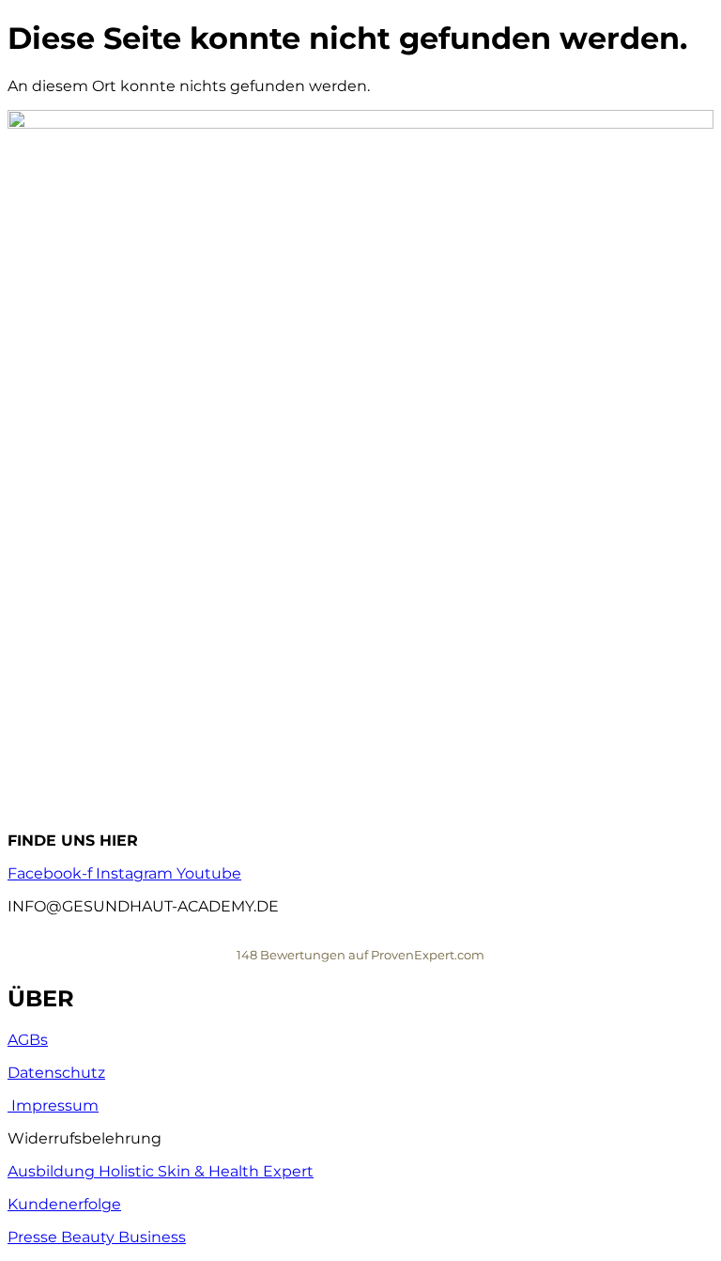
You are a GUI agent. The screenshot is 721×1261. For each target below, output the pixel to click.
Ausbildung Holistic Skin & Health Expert (161, 1171)
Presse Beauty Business (97, 1237)
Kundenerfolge (64, 1204)
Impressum (53, 1105)
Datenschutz (56, 1073)
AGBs (28, 1040)
